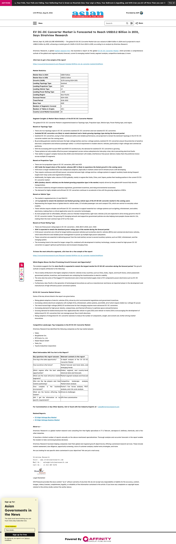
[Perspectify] (21, 269)
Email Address (11, 526)
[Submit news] (21, 265)
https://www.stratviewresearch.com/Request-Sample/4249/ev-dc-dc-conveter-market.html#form (68, 64)
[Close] (36, 500)
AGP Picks (6, 3)
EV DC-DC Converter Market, (108, 51)
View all (171, 3)
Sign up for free (20, 534)
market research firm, (62, 51)
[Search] (127, 23)
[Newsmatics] (21, 279)
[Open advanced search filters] (131, 23)
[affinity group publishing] (21, 274)
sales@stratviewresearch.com (108, 407)
